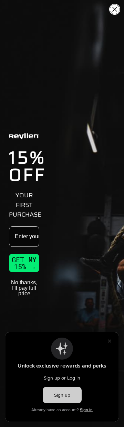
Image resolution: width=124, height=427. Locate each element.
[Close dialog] (115, 9)
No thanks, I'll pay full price (24, 288)
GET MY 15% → (24, 263)
